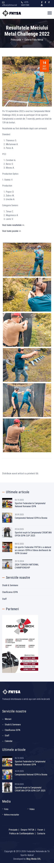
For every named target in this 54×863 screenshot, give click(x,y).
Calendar (9, 741)
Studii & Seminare (10, 585)
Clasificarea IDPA (10, 592)
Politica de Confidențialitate (21, 833)
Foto (6, 809)
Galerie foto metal (33, 39)
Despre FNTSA (27, 829)
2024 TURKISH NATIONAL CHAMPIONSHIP (27, 566)
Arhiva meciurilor (11, 814)
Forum (40, 829)
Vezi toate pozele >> (11, 231)
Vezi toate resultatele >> (13, 225)
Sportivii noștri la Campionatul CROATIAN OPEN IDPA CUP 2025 (33, 534)
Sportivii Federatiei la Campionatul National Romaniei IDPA (30, 505)
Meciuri (8, 719)
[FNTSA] (12, 13)
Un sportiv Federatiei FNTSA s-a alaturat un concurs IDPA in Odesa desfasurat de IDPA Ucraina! (33, 550)
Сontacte (41, 833)
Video (32, 809)
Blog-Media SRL (33, 858)
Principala (16, 39)
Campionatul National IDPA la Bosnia (31, 518)
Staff (4, 599)
